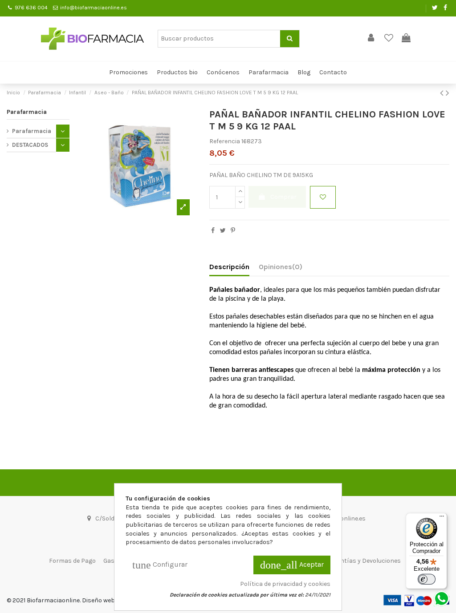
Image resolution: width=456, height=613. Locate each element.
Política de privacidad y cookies (285, 584)
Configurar (159, 565)
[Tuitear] (223, 230)
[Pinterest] (233, 230)
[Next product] (447, 93)
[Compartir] (213, 230)
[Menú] (441, 518)
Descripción (229, 266)
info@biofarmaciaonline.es (93, 7)
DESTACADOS (30, 144)
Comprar (283, 197)
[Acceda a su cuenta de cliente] (371, 38)
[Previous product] (443, 93)
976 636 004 (31, 7)
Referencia (224, 141)
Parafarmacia (27, 112)
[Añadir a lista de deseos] (323, 197)
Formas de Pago (72, 561)
